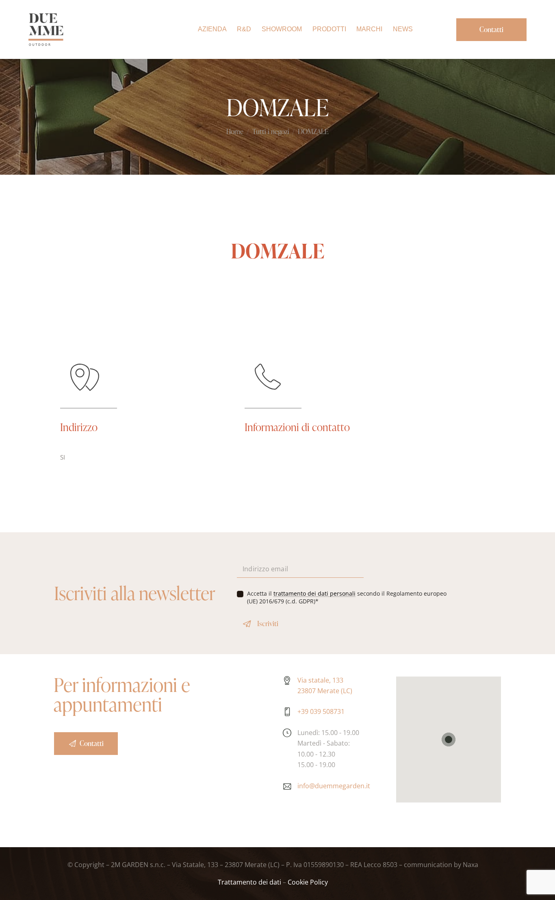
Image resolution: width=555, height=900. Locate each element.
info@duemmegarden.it (333, 785)
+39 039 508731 (321, 711)
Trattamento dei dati (249, 882)
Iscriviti (267, 623)
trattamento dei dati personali (314, 594)
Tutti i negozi (270, 132)
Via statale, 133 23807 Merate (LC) (324, 685)
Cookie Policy (308, 882)
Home (234, 132)
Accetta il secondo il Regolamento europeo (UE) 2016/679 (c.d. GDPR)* (347, 597)
